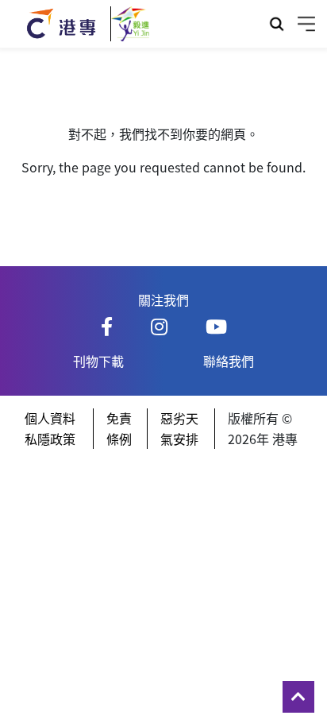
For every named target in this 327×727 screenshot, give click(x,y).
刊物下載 (98, 360)
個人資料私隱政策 (50, 428)
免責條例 (119, 428)
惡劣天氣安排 (179, 428)
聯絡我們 (228, 360)
